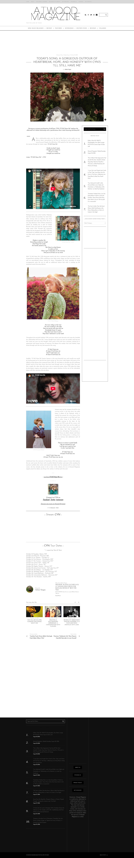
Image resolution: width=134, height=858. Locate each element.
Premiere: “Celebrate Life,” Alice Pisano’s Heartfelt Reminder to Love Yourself (65, 636)
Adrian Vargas (68, 69)
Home (27, 1)
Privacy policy (78, 782)
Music (62, 55)
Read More (58, 595)
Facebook (46, 500)
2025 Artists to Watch (54, 1)
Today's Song (66, 55)
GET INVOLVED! (78, 790)
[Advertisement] (67, 42)
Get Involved (65, 1)
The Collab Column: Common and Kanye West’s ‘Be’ (34, 621)
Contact (81, 1)
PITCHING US (77, 775)
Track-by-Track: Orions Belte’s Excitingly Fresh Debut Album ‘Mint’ (41, 636)
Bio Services (88, 1)
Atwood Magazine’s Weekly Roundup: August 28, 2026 (46, 741)
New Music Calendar (41, 1)
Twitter (52, 500)
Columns (58, 55)
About (32, 1)
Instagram (59, 500)
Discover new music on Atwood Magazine (53, 504)
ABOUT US (77, 767)
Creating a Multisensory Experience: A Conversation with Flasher (53, 623)
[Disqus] (53, 660)
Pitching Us (74, 1)
